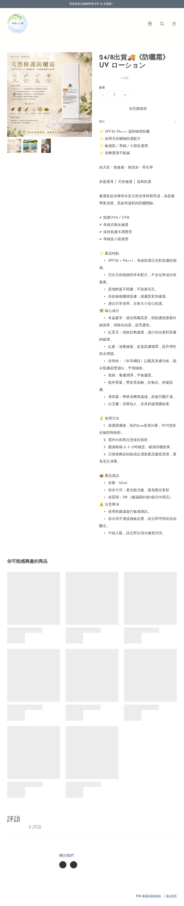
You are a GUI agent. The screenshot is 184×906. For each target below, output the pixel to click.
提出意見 (171, 896)
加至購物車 (138, 109)
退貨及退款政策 (151, 896)
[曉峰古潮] (17, 23)
